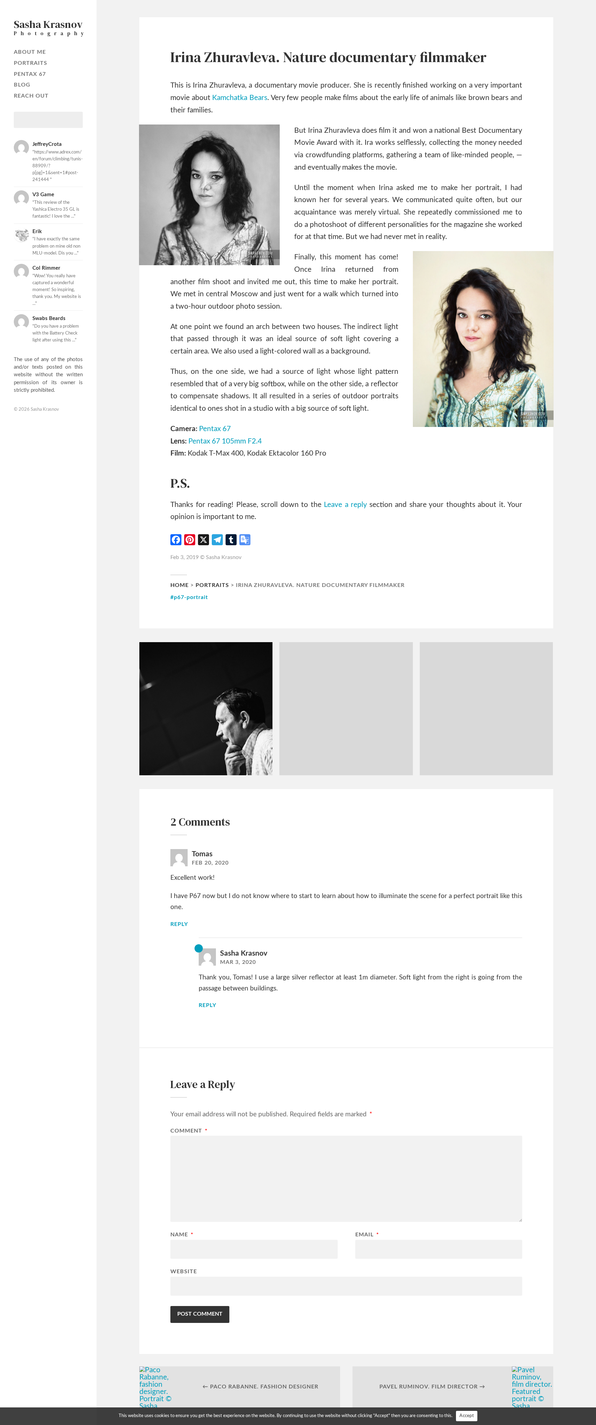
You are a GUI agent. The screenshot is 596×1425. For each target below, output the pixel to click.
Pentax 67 (30, 74)
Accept (466, 1416)
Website (183, 1271)
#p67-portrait (189, 597)
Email (367, 1234)
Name (181, 1234)
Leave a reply (345, 504)
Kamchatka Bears (239, 97)
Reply (179, 924)
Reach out (31, 96)
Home (179, 585)
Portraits (30, 63)
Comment (189, 1131)
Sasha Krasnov (45, 409)
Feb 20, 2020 (210, 863)
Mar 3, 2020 (238, 962)
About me (30, 52)
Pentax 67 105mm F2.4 (225, 441)
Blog (22, 85)
